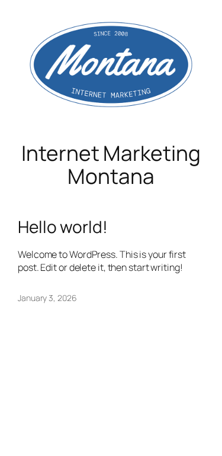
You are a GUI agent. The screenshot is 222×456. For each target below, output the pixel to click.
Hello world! (63, 227)
